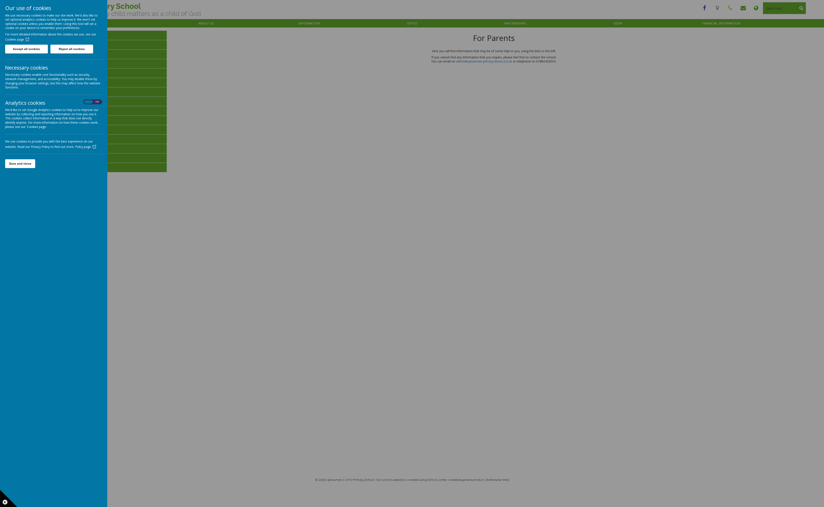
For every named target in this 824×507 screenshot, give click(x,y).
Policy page (83, 147)
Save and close (20, 163)
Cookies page (14, 39)
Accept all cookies (26, 49)
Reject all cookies (72, 49)
